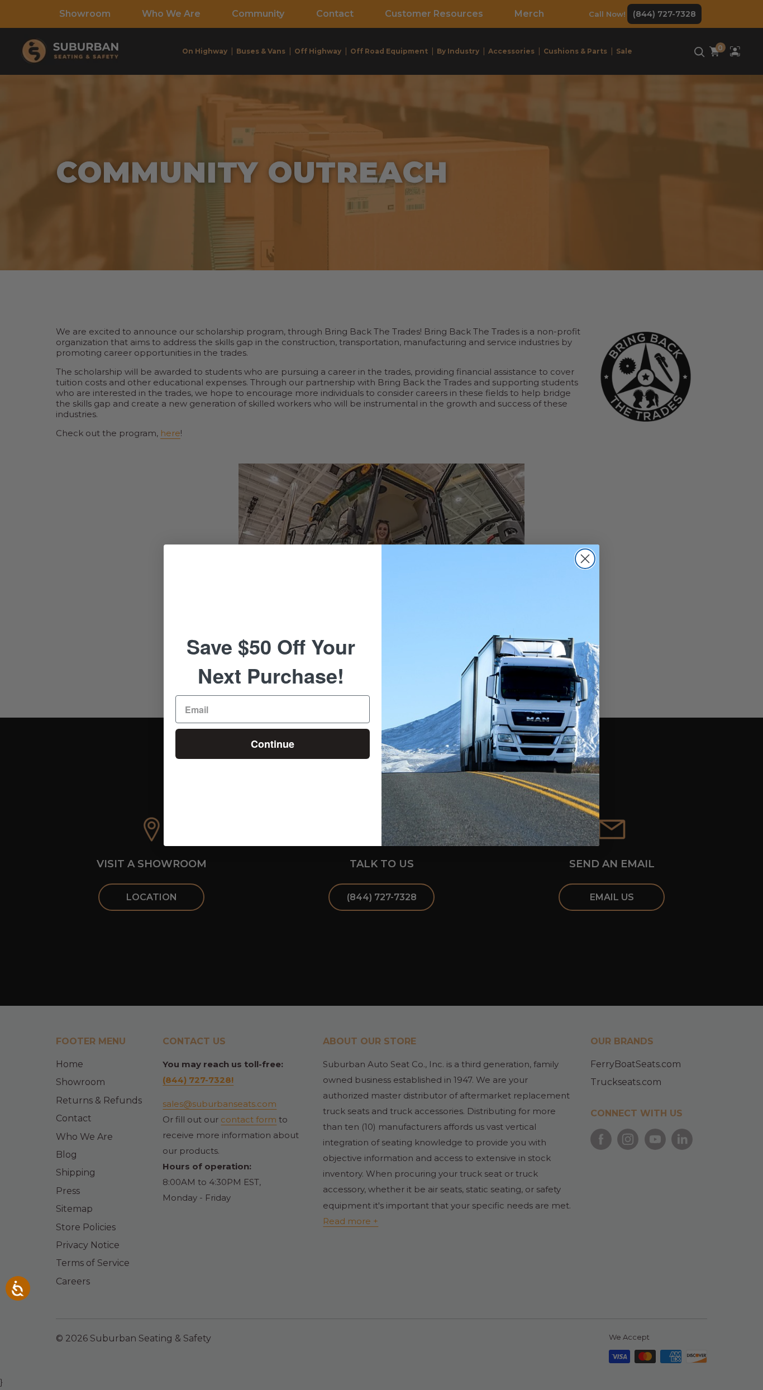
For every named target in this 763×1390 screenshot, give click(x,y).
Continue (272, 744)
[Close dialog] (585, 559)
